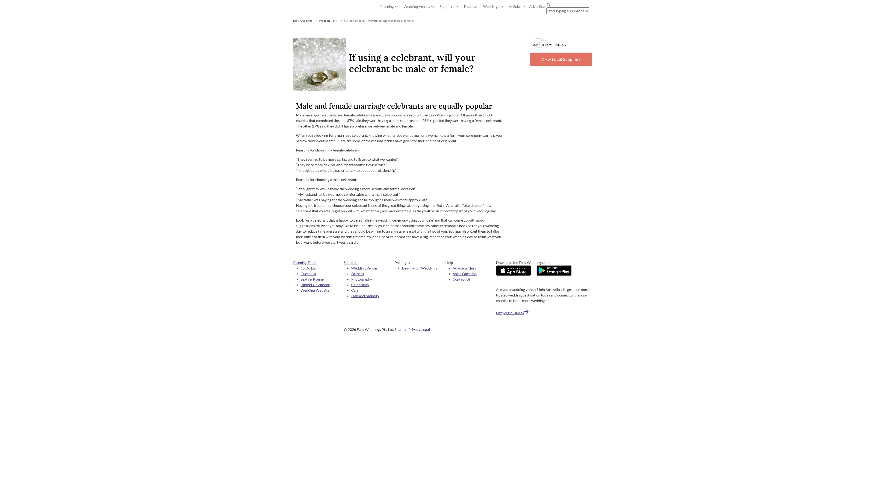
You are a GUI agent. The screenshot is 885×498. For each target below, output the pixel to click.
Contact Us (462, 279)
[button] (389, 6)
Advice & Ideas (464, 268)
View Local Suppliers (560, 59)
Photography (361, 279)
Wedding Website (315, 290)
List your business (510, 313)
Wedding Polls (328, 20)
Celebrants (360, 284)
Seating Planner (313, 279)
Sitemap (401, 329)
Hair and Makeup (365, 295)
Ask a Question (465, 273)
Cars (355, 290)
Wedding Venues (364, 268)
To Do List (309, 268)
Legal (425, 329)
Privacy (414, 329)
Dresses (357, 273)
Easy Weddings (302, 20)
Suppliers (351, 262)
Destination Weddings (419, 268)
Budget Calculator (315, 284)
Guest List (308, 273)
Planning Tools (304, 262)
